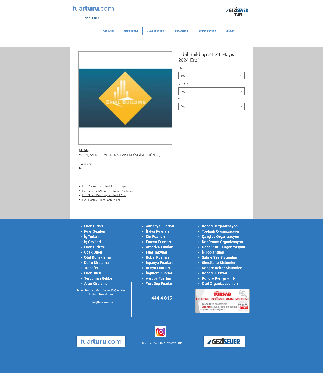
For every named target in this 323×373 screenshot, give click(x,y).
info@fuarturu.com (102, 302)
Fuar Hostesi (90, 200)
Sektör (183, 84)
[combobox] (211, 75)
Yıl (180, 99)
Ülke (181, 68)
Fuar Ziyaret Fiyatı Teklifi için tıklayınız (105, 186)
